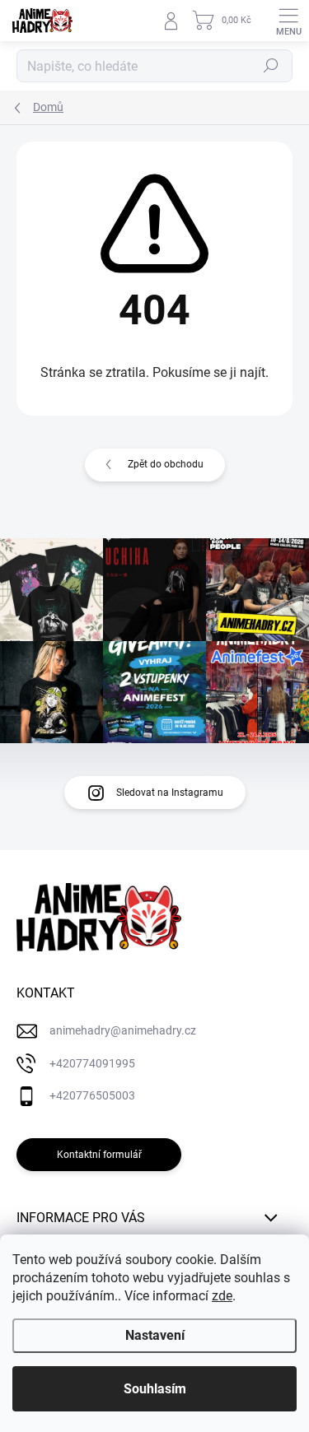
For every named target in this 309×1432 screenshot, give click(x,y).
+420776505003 (92, 1095)
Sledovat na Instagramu (169, 792)
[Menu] (288, 20)
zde (222, 1296)
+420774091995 (92, 1063)
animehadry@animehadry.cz (122, 1030)
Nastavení (155, 1335)
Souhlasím (155, 1389)
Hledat (271, 66)
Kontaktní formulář (99, 1154)
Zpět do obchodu (166, 464)
